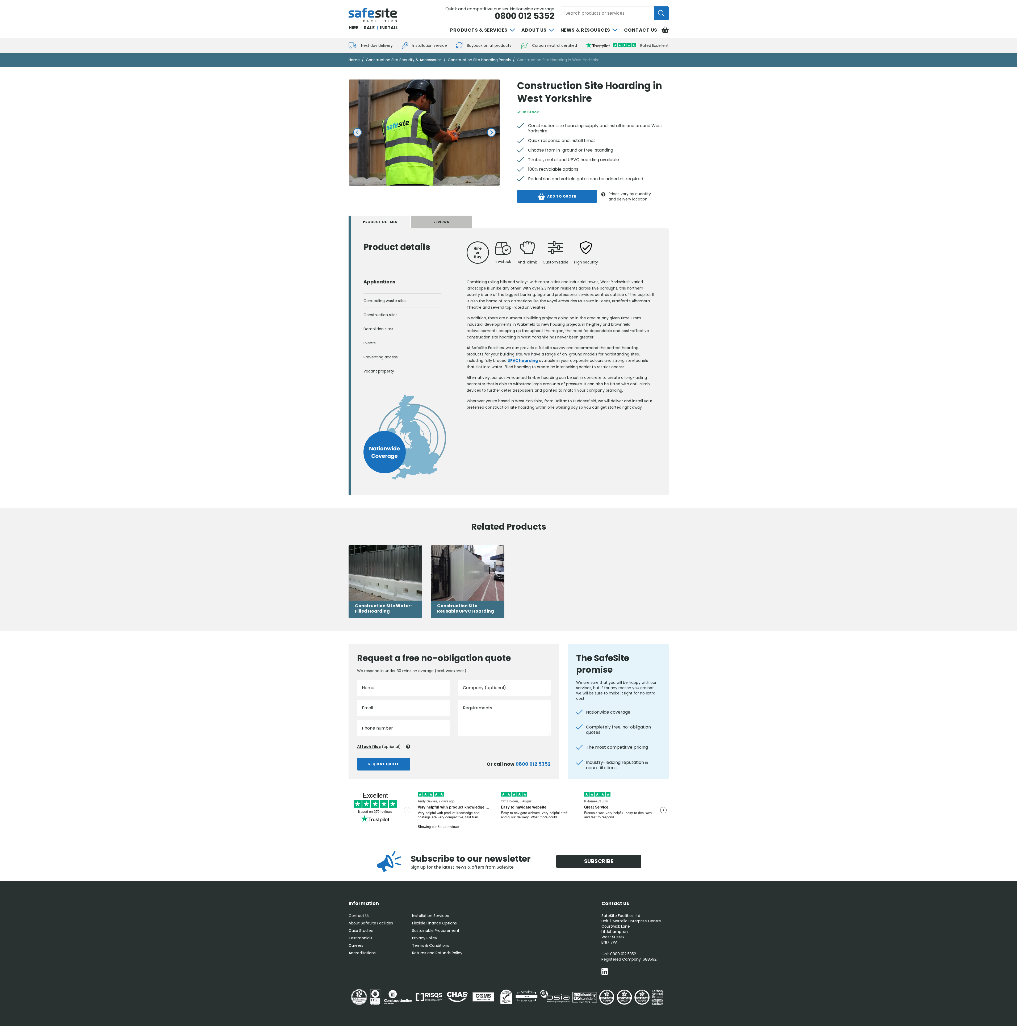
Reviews (441, 222)
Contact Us (640, 30)
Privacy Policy (424, 938)
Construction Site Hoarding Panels (479, 59)
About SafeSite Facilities (371, 923)
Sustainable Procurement (435, 930)
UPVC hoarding (523, 360)
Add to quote (561, 196)
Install (389, 27)
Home (354, 59)
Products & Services (479, 30)
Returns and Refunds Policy (437, 953)
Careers (356, 945)
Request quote (383, 764)
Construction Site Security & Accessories (404, 59)
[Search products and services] (661, 13)
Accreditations (362, 953)
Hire (353, 27)
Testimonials (360, 938)
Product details (380, 222)
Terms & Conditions (430, 945)
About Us (534, 30)
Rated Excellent (654, 45)
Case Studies (361, 930)
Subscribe (599, 861)
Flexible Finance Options (434, 923)
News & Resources (585, 30)
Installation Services (430, 915)
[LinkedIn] (604, 972)
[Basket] (665, 30)
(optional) (379, 746)
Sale (369, 27)
